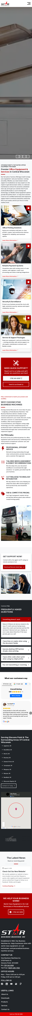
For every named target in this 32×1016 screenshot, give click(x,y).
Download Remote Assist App (13, 567)
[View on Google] (4, 704)
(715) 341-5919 (15, 378)
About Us (4, 994)
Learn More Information (16, 240)
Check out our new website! (13, 871)
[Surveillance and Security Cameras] (16, 289)
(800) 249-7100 (14, 968)
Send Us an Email (15, 384)
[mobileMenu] (29, 3)
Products (4, 1002)
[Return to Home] (5, 3)
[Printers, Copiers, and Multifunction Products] (16, 215)
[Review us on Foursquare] (20, 984)
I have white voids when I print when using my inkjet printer (14, 658)
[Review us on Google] (16, 984)
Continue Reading (8, 886)
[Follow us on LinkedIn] (6, 984)
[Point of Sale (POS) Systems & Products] (16, 253)
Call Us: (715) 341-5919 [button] (16, 1014)
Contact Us (5, 1009)
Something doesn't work (11, 619)
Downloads (5, 998)
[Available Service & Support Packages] (16, 325)
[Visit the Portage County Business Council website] (12, 838)
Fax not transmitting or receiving (15, 665)
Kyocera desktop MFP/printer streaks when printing (13, 650)
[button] (1, 713)
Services (4, 1005)
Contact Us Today (7, 786)
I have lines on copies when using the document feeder (15, 642)
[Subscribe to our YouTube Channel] (11, 984)
